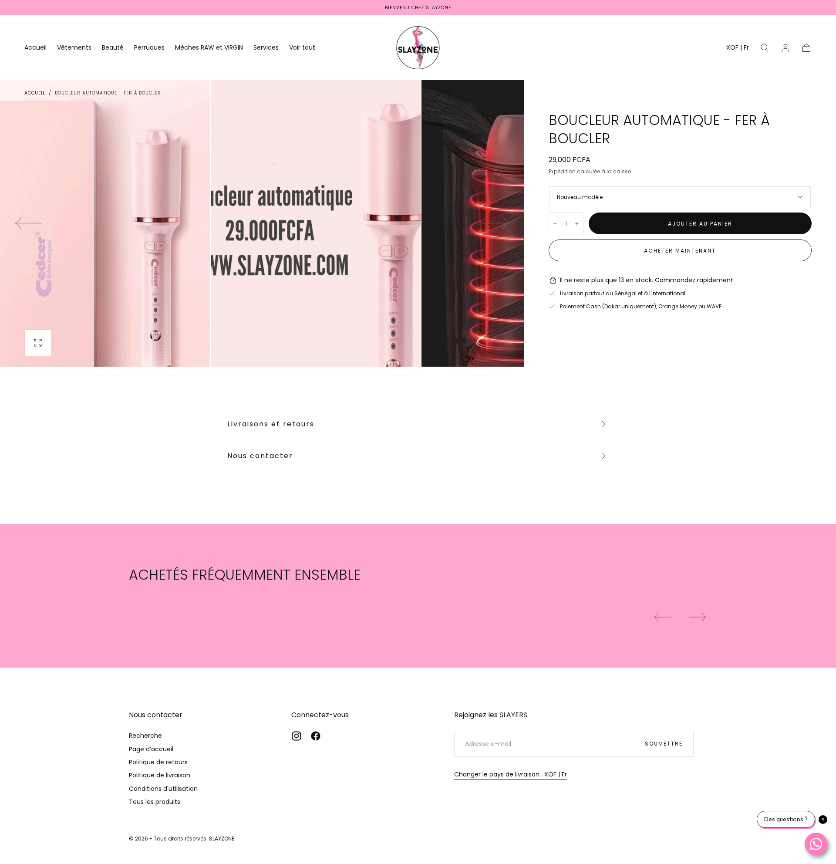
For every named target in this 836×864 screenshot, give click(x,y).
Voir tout (302, 48)
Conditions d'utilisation (163, 788)
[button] (737, 49)
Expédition (562, 171)
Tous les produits (154, 801)
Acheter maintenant (680, 250)
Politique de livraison (159, 775)
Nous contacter (260, 456)
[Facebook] (315, 736)
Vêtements (74, 48)
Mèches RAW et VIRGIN (209, 48)
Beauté (113, 48)
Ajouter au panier (700, 223)
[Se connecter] (785, 48)
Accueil (35, 48)
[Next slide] (496, 223)
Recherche (145, 735)
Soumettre (664, 743)
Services (266, 48)
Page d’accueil (151, 749)
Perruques (149, 48)
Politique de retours (158, 762)
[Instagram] (296, 736)
